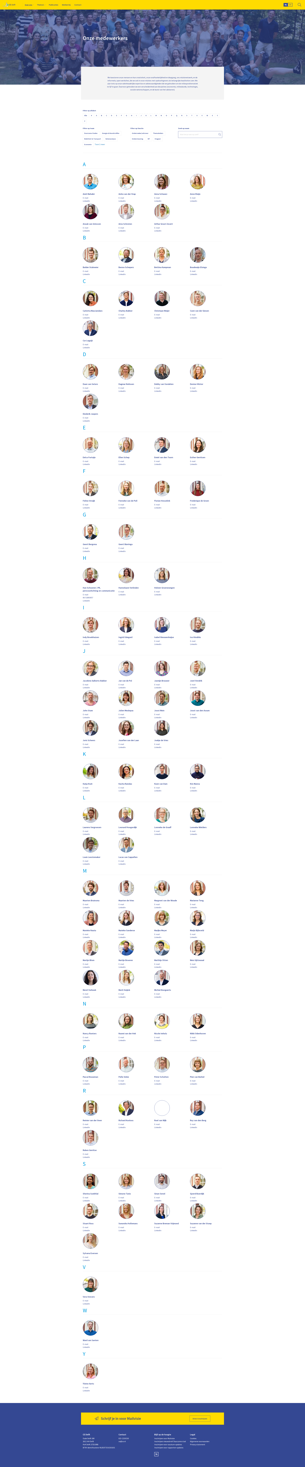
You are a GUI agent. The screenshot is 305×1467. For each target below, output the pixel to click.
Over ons (28, 5)
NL (286, 4)
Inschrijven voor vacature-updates (168, 1444)
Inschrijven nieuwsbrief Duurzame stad (170, 1441)
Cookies (193, 1438)
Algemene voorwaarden (199, 1441)
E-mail (85, 198)
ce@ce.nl (122, 1441)
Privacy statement (197, 1444)
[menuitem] (29, 5)
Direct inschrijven (200, 1418)
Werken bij (66, 5)
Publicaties (53, 5)
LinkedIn (86, 201)
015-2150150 (124, 1438)
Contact (77, 5)
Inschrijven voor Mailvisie (164, 1438)
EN (290, 4)
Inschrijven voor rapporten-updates (168, 1447)
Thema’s (40, 5)
